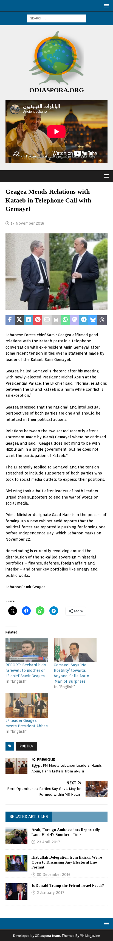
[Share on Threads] (102, 320)
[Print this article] (56, 320)
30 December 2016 (53, 874)
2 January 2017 (50, 892)
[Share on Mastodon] (74, 320)
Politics (26, 746)
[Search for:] (56, 18)
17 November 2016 (27, 223)
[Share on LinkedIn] (28, 320)
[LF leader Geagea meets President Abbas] (26, 705)
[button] (105, 5)
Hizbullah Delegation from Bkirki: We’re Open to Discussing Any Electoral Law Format (67, 862)
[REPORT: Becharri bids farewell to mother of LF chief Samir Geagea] (26, 650)
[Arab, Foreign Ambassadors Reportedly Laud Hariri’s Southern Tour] (16, 835)
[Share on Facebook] (10, 320)
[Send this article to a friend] (47, 320)
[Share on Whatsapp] (65, 320)
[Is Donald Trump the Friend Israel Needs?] (16, 891)
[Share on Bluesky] (93, 320)
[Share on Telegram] (83, 320)
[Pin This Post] (38, 320)
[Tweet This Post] (19, 320)
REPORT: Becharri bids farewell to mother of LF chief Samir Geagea (25, 670)
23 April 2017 (48, 842)
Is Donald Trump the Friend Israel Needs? (68, 886)
